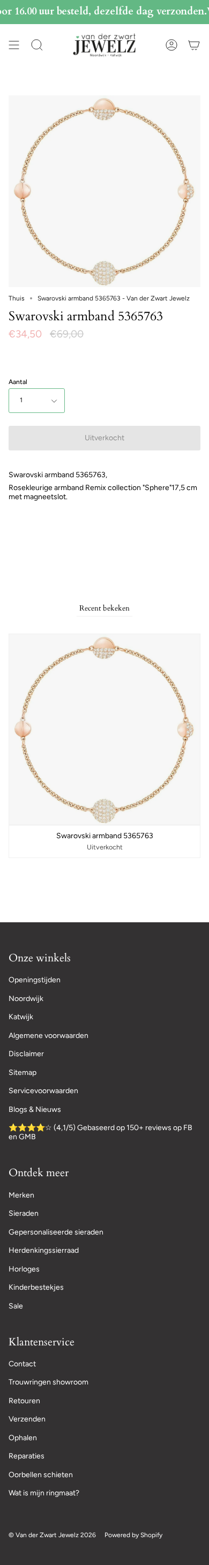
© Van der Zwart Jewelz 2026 (52, 1535)
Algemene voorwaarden (48, 1035)
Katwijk (21, 1016)
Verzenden (27, 1419)
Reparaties (26, 1456)
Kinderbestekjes (36, 1287)
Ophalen (23, 1437)
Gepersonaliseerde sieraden (56, 1232)
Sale (16, 1306)
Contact (22, 1363)
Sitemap (22, 1072)
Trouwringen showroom (48, 1382)
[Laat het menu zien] (14, 45)
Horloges (24, 1269)
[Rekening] (171, 45)
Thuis (17, 298)
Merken (21, 1195)
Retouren (24, 1400)
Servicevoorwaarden (43, 1090)
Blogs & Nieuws (35, 1109)
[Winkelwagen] (194, 45)
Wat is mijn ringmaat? (44, 1493)
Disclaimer (26, 1053)
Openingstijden (35, 979)
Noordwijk (26, 998)
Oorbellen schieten (41, 1474)
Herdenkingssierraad (44, 1250)
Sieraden (24, 1213)
